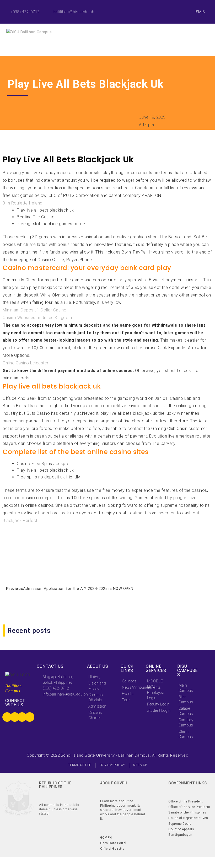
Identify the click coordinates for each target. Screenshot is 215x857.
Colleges (129, 681)
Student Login (159, 710)
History (94, 677)
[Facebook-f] (167, 6)
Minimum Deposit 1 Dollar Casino (35, 310)
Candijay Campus (186, 722)
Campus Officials (95, 697)
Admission (97, 706)
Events (127, 694)
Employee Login (155, 695)
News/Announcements (131, 687)
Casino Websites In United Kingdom (37, 317)
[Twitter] (179, 6)
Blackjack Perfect (20, 520)
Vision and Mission (97, 686)
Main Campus (186, 688)
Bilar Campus (186, 699)
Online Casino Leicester (26, 362)
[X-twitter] (14, 717)
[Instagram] (167, 18)
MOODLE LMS (155, 683)
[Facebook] (7, 717)
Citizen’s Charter (95, 715)
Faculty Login (158, 704)
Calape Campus (186, 711)
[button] (3, 568)
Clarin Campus (186, 734)
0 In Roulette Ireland (22, 203)
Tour (126, 700)
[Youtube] (179, 18)
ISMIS (200, 12)
